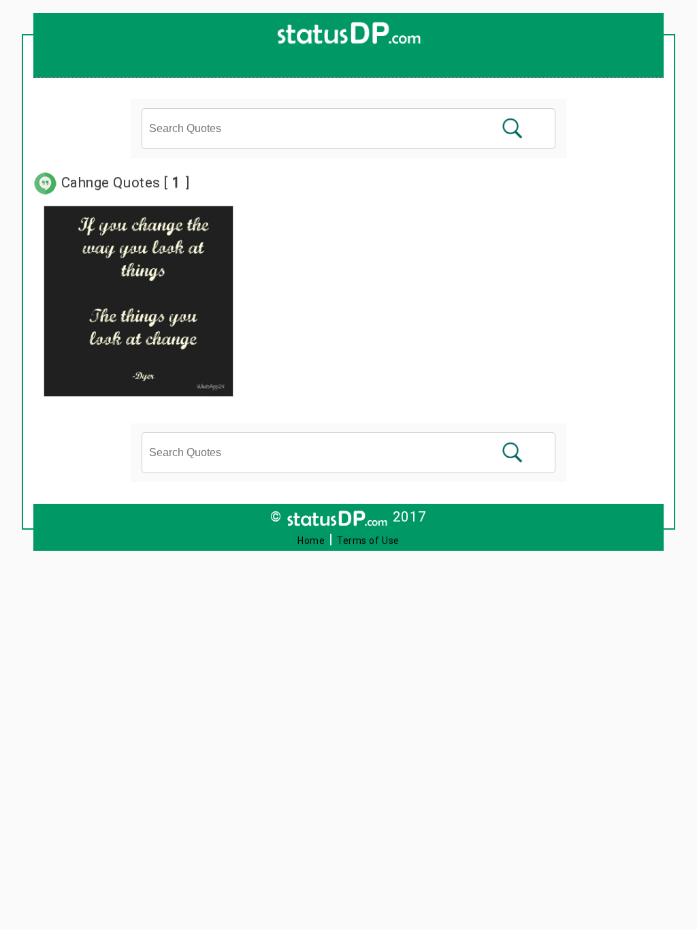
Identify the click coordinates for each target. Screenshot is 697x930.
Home (311, 540)
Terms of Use (368, 540)
